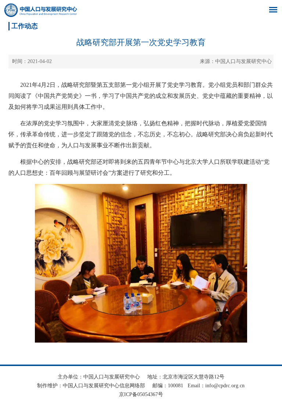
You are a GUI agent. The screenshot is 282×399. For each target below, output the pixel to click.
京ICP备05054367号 (141, 394)
